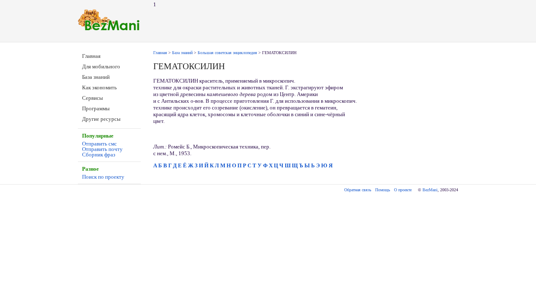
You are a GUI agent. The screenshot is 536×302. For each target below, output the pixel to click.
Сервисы (92, 98)
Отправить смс (99, 144)
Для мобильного (101, 66)
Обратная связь (357, 189)
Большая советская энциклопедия (227, 52)
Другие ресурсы (101, 119)
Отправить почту (102, 149)
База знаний (96, 77)
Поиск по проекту (103, 177)
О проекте (403, 189)
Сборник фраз (98, 154)
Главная (91, 56)
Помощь (382, 189)
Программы (96, 108)
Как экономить (99, 87)
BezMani (430, 189)
